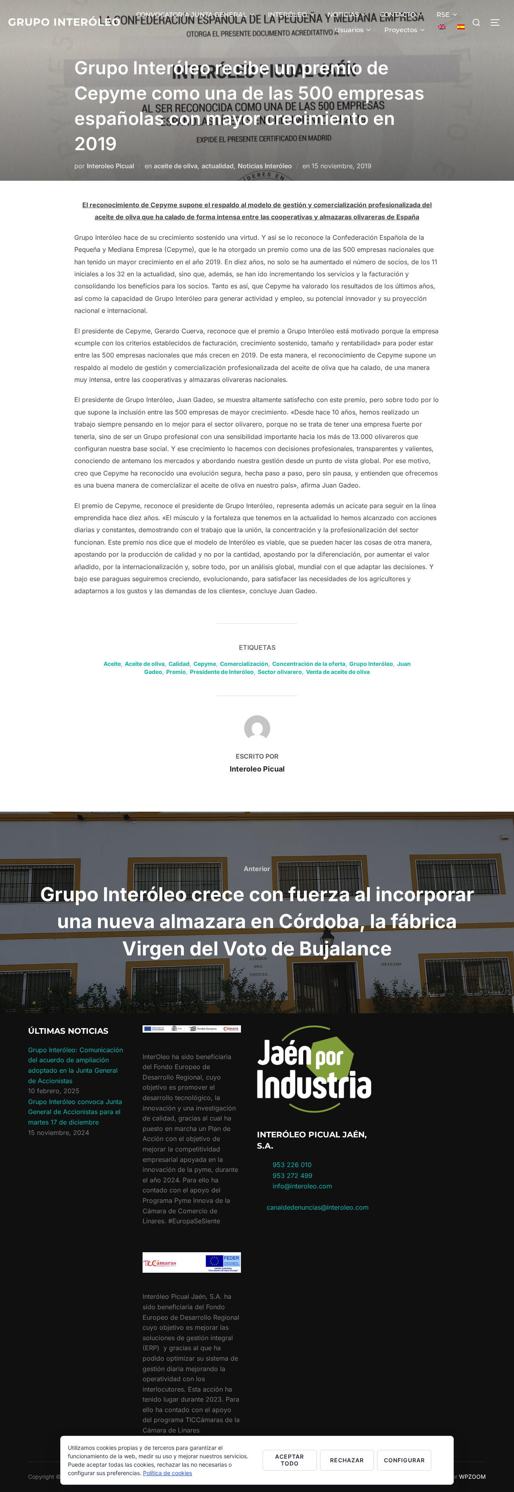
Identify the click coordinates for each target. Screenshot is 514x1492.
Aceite (112, 663)
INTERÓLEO (287, 14)
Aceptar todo (289, 1460)
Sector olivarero (280, 671)
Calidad (179, 663)
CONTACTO (398, 14)
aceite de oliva (176, 166)
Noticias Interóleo (265, 166)
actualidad (218, 166)
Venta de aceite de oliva (338, 671)
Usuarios (349, 30)
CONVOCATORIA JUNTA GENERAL (191, 14)
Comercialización (244, 663)
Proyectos (400, 30)
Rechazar (347, 1460)
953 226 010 (292, 1165)
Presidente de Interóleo (222, 671)
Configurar (404, 1460)
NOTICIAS (343, 14)
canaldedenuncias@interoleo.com (318, 1207)
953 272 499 (291, 1176)
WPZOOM (472, 1476)
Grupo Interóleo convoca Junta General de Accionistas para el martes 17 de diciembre (75, 1112)
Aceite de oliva (145, 663)
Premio (176, 671)
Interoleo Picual (110, 166)
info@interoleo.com (301, 1186)
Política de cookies (167, 1473)
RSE (443, 14)
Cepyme (205, 663)
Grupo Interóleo (64, 22)
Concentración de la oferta (308, 663)
